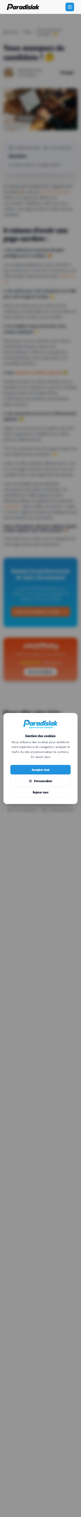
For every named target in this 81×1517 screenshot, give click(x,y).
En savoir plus (40, 757)
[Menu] (69, 7)
